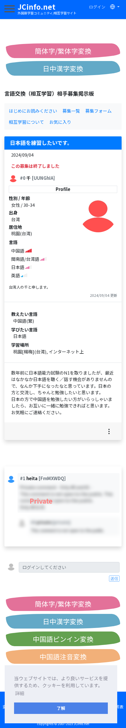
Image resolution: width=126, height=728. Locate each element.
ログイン (97, 7)
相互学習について (26, 122)
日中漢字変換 (63, 68)
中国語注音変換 (63, 656)
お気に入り (60, 122)
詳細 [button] (19, 693)
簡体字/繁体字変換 (63, 50)
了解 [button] (61, 708)
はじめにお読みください (33, 111)
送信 (114, 578)
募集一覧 (71, 111)
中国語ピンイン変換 (63, 639)
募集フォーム (98, 111)
